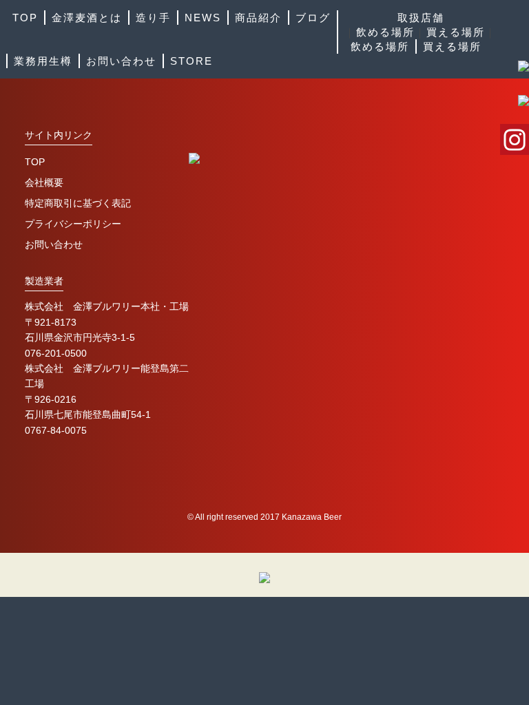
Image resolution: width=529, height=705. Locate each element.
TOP (25, 17)
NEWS (203, 17)
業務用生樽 (43, 61)
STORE (191, 61)
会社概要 (44, 182)
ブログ (313, 17)
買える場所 (455, 32)
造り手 (153, 17)
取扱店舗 (420, 17)
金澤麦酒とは (87, 17)
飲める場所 (385, 32)
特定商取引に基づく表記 (78, 203)
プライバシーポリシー (73, 223)
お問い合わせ (121, 61)
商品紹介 (258, 17)
